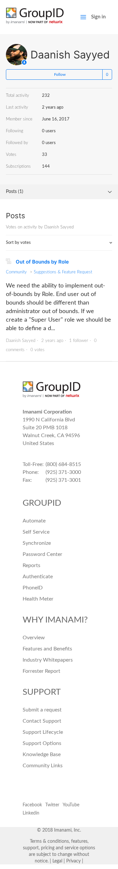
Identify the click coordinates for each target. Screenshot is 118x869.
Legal (57, 861)
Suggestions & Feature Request (63, 272)
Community (16, 272)
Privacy (73, 861)
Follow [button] (60, 74)
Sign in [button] (98, 16)
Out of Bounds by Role (42, 262)
